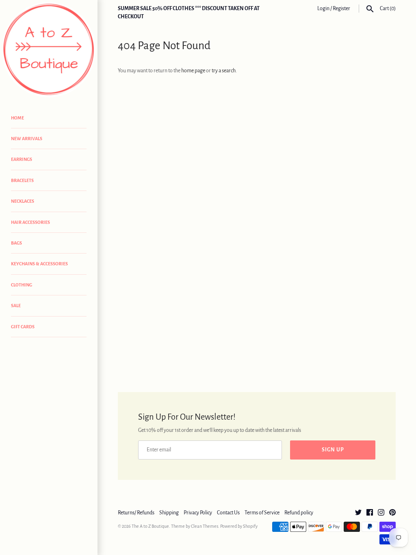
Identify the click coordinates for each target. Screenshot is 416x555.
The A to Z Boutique (150, 526)
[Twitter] (358, 513)
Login (323, 8)
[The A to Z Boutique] (49, 50)
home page (193, 71)
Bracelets (22, 180)
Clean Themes (204, 526)
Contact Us (228, 513)
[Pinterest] (392, 513)
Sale (16, 305)
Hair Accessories (30, 222)
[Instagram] (381, 513)
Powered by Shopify (239, 526)
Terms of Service (262, 513)
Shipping (169, 513)
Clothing (21, 284)
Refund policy (298, 513)
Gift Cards (23, 326)
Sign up (333, 450)
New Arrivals (26, 138)
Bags (16, 243)
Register (341, 8)
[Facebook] (369, 513)
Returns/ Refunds (136, 513)
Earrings (21, 159)
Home (17, 117)
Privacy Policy (198, 513)
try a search (224, 71)
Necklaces (22, 201)
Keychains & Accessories (39, 263)
